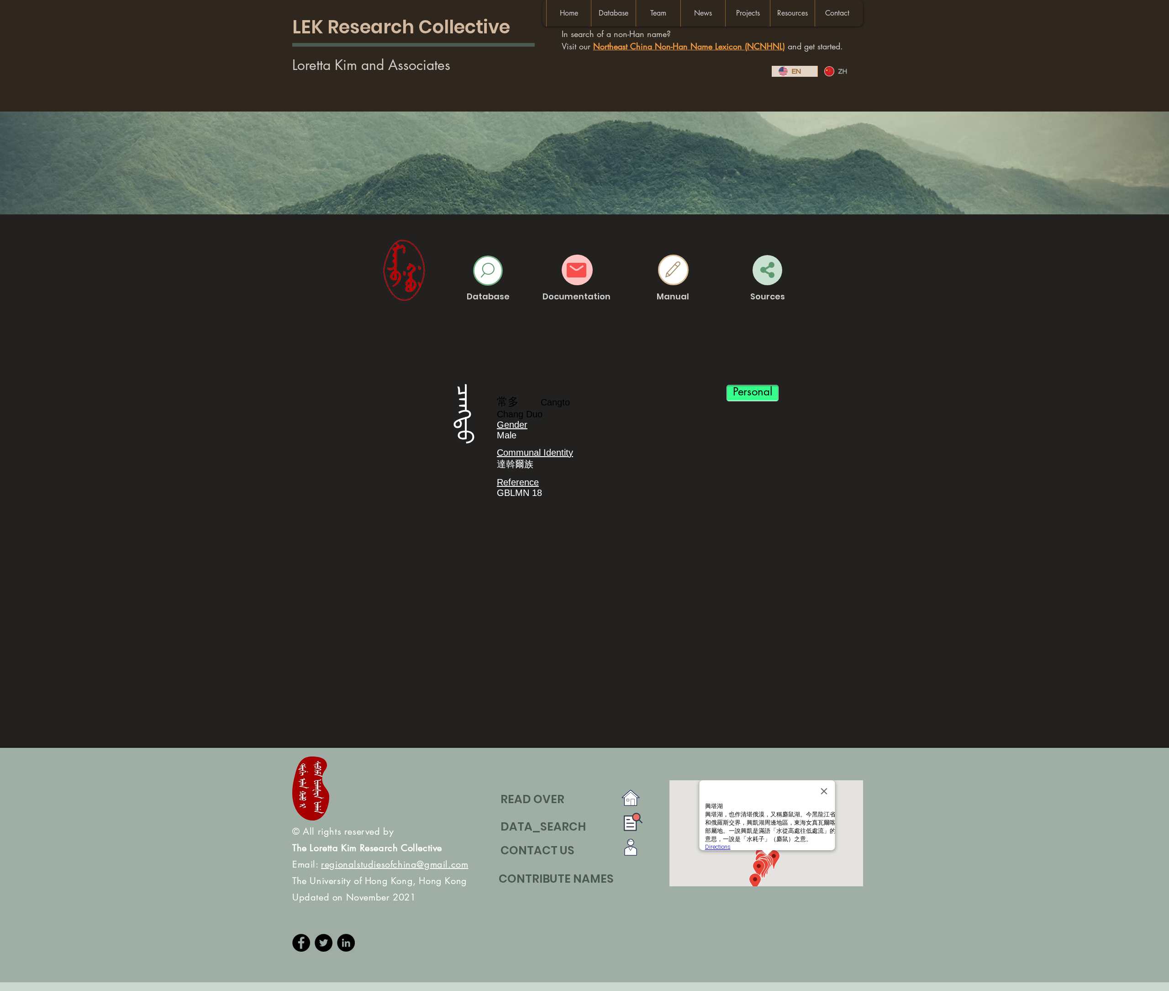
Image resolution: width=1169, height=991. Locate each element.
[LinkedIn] (346, 943)
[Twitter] (323, 943)
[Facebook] (301, 943)
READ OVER (532, 799)
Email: (380, 864)
